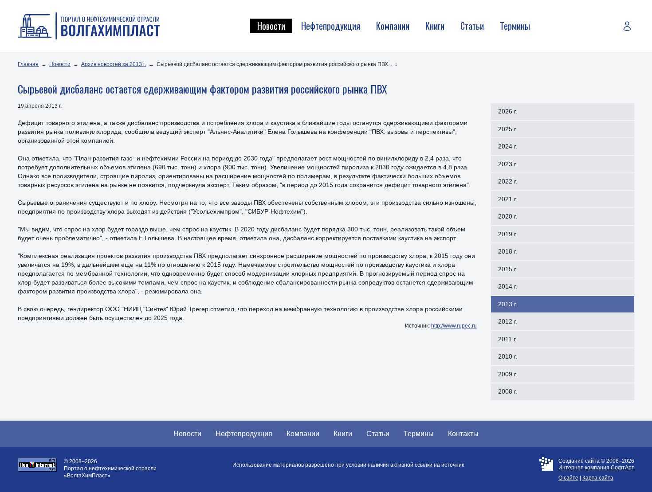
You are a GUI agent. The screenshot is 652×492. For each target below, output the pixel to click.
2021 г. (507, 199)
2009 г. (507, 374)
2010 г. (507, 356)
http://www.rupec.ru (454, 326)
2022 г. (507, 181)
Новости (271, 25)
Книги (434, 25)
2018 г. (507, 251)
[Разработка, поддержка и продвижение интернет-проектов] (546, 469)
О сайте (568, 478)
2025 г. (507, 129)
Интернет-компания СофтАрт (596, 468)
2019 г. (507, 234)
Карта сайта (597, 478)
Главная (28, 64)
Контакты (463, 433)
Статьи (472, 25)
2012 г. (507, 321)
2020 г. (507, 216)
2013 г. (507, 304)
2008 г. (507, 391)
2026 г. (507, 111)
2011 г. (507, 339)
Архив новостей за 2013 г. (113, 64)
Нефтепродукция (330, 25)
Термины (515, 25)
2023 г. (507, 164)
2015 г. (507, 269)
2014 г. (507, 286)
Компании (392, 25)
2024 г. (507, 146)
